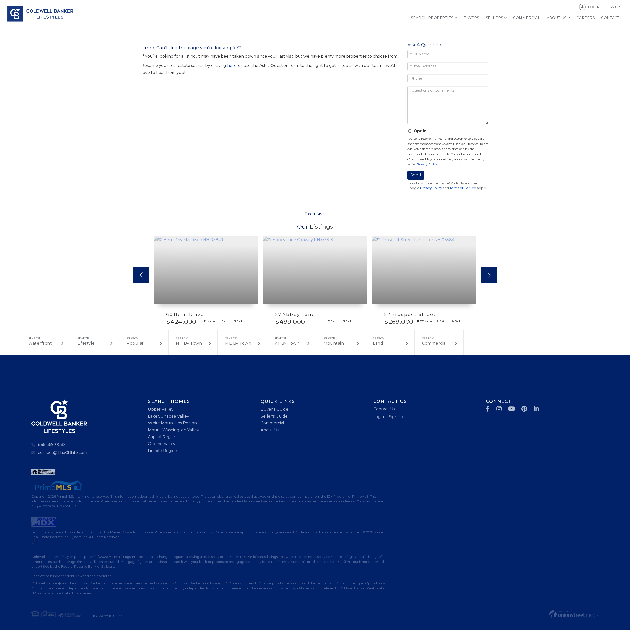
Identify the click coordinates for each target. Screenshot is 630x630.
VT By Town (286, 343)
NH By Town (189, 343)
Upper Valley (160, 409)
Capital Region (162, 437)
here (231, 65)
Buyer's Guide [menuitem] (274, 409)
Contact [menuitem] (610, 18)
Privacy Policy (427, 164)
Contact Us (384, 409)
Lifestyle (86, 343)
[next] (489, 275)
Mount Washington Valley (173, 430)
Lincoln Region (162, 450)
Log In (593, 7)
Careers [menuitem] (585, 18)
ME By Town (238, 343)
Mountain (334, 343)
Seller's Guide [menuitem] (274, 416)
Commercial (434, 343)
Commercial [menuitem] (526, 18)
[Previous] (141, 275)
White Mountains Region (172, 423)
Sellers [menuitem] (494, 18)
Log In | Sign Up (388, 416)
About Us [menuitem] (557, 18)
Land (378, 343)
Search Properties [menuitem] (432, 18)
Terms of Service (463, 188)
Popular (135, 343)
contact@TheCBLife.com (62, 452)
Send (415, 175)
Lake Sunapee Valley (168, 416)
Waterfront (40, 343)
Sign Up (613, 7)
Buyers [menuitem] (471, 18)
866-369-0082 (52, 444)
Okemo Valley (161, 443)
